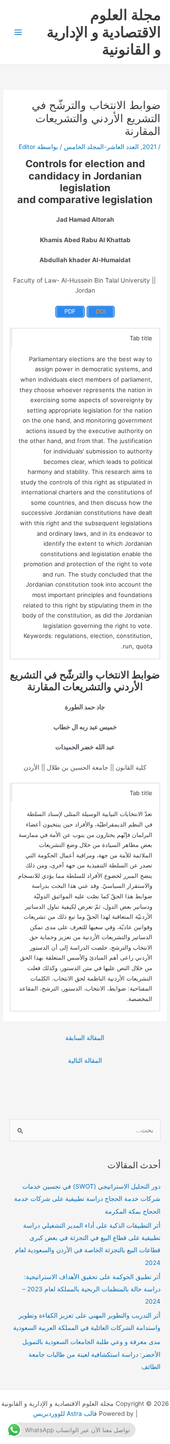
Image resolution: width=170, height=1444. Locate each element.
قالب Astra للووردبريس (65, 1413)
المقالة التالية (85, 1060)
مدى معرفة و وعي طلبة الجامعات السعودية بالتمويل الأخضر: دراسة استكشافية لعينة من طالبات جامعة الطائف (91, 1354)
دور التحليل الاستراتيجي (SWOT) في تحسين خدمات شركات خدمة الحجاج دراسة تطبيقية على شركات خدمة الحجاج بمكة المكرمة (87, 1199)
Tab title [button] (141, 338)
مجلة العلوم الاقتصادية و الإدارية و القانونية (104, 32)
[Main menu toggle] (18, 32)
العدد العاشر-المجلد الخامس (101, 146)
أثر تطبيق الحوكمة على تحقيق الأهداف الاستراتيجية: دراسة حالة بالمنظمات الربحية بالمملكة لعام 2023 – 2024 (91, 1289)
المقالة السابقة (84, 1037)
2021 (149, 146)
